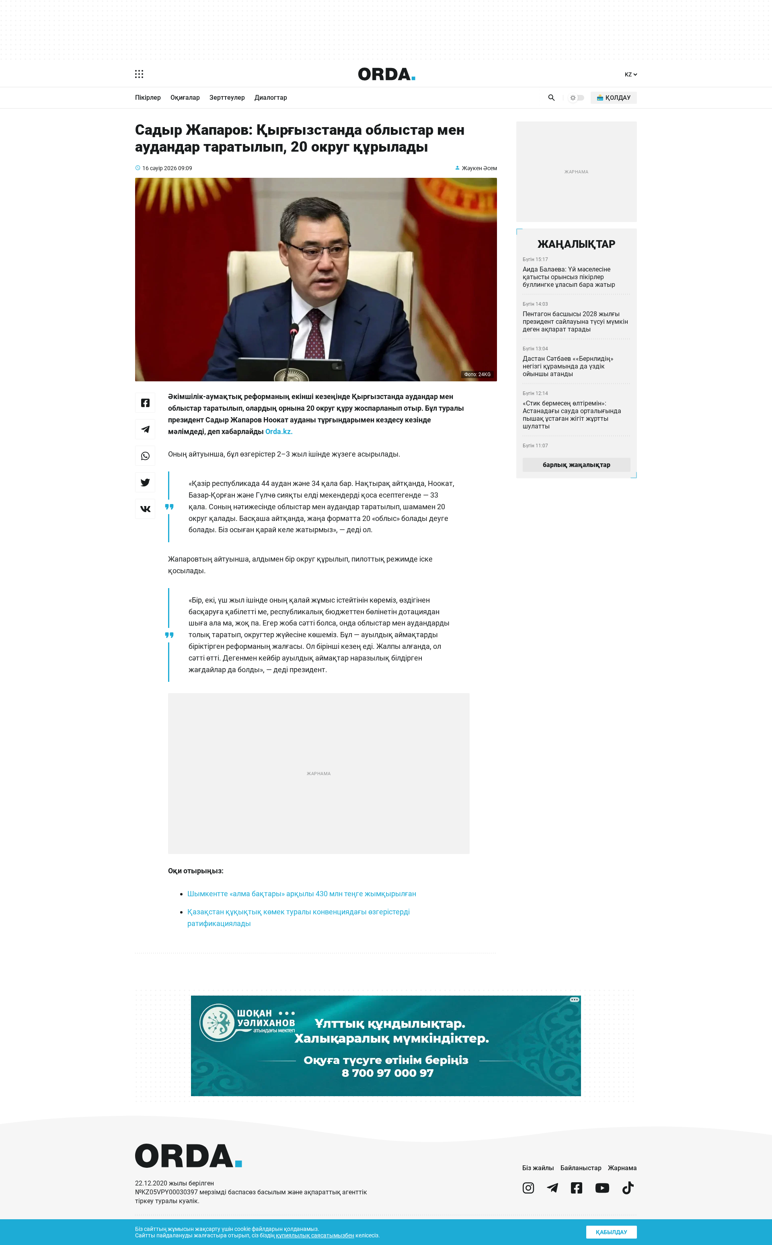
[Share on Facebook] (145, 403)
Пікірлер (148, 97)
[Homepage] (386, 74)
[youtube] (602, 1191)
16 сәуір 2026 (159, 168)
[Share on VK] (145, 509)
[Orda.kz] (188, 1175)
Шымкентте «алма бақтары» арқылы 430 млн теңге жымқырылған (301, 893)
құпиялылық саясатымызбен (315, 1235)
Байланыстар (581, 1168)
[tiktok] (628, 1191)
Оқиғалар (185, 97)
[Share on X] (145, 482)
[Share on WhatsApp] (145, 456)
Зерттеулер (227, 97)
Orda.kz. (279, 431)
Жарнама (622, 1168)
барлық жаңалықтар (576, 465)
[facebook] (576, 1191)
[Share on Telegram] (145, 429)
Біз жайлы (538, 1168)
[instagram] (528, 1191)
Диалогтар (271, 97)
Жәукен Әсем (479, 168)
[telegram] (552, 1191)
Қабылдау (611, 1232)
